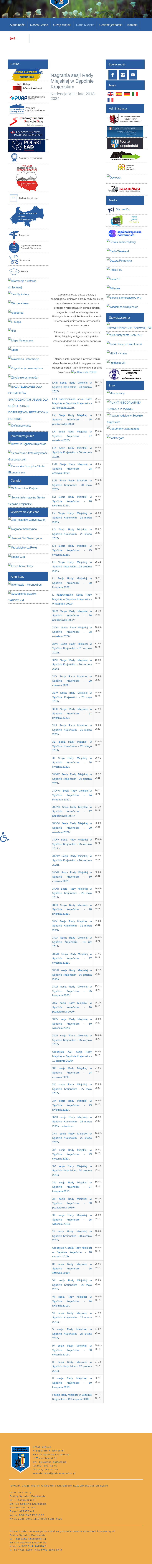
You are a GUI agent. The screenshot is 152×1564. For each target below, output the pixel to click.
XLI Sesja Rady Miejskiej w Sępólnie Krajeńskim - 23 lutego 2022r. (72, 746)
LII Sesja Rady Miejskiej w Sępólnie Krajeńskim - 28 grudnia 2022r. (72, 566)
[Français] (111, 99)
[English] (111, 94)
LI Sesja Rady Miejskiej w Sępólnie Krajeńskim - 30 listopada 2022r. (72, 583)
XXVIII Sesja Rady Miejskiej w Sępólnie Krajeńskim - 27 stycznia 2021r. (72, 958)
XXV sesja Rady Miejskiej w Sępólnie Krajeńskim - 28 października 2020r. (72, 1007)
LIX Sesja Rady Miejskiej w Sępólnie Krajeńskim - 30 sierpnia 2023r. (72, 452)
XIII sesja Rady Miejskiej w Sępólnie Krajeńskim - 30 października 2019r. (72, 1203)
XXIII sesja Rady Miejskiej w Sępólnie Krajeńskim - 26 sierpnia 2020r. (72, 1040)
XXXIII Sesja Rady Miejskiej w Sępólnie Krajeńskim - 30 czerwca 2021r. (72, 877)
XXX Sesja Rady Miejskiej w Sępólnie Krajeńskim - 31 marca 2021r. (72, 926)
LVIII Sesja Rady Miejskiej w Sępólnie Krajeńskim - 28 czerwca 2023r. (72, 468)
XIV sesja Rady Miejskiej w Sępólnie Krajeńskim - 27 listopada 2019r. (72, 1187)
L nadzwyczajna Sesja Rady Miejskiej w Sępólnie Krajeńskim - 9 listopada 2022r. (72, 599)
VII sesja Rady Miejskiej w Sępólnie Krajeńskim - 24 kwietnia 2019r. (72, 1301)
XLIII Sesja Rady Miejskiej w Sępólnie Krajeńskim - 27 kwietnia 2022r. (72, 713)
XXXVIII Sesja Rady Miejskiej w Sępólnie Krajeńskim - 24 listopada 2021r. (72, 795)
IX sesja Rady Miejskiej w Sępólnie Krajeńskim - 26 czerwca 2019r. (72, 1268)
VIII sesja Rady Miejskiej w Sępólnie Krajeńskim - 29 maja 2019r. (72, 1285)
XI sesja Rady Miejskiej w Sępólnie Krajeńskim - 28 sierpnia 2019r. (72, 1236)
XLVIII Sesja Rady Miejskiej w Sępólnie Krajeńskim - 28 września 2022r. (72, 632)
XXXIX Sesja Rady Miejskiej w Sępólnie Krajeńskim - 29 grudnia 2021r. (72, 779)
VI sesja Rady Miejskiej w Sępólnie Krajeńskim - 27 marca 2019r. (72, 1317)
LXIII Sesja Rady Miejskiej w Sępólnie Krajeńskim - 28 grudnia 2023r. (72, 387)
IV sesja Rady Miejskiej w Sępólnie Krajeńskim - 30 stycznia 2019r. (72, 1350)
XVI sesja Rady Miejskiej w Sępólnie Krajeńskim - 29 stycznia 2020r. (72, 1154)
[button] (6, 837)
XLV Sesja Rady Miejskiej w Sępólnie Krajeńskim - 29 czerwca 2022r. (72, 681)
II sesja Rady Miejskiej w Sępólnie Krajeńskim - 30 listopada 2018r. (72, 1382)
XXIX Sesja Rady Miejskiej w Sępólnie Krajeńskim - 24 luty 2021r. (72, 942)
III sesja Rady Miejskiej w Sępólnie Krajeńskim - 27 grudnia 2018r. (72, 1366)
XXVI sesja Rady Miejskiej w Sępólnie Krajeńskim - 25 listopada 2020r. (72, 991)
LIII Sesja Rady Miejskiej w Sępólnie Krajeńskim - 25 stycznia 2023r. (72, 550)
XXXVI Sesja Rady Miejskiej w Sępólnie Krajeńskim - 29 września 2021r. (72, 827)
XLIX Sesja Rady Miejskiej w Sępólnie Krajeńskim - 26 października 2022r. (72, 615)
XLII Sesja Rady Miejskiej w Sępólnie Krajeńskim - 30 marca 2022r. (72, 730)
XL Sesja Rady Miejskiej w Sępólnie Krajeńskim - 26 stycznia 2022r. (72, 762)
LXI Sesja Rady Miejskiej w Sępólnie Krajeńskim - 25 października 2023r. (72, 419)
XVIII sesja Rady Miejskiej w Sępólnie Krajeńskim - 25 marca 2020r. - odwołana (72, 1121)
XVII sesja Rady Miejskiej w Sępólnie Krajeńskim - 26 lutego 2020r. (72, 1138)
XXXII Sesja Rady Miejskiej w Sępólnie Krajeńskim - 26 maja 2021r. (72, 893)
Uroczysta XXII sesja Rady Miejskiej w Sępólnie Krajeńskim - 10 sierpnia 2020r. (72, 1056)
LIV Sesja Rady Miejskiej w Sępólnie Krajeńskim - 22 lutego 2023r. (72, 534)
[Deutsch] (127, 94)
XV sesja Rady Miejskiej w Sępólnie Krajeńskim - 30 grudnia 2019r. (72, 1170)
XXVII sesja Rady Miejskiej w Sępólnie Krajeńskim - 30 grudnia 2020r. (72, 974)
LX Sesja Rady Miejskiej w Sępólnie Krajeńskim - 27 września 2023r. (72, 436)
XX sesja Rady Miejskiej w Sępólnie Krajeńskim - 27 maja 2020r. (72, 1089)
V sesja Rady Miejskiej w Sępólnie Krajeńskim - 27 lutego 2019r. (72, 1334)
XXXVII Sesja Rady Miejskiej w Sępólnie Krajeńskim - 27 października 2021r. (72, 811)
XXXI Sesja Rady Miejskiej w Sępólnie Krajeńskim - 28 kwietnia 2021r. (72, 909)
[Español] (119, 94)
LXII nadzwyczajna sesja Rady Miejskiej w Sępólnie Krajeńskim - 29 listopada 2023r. (72, 403)
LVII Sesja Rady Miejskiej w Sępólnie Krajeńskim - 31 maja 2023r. (72, 485)
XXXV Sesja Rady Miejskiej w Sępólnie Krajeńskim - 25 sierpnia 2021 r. (72, 844)
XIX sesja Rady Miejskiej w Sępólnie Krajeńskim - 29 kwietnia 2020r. (72, 1105)
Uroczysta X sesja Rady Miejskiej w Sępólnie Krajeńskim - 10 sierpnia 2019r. (72, 1252)
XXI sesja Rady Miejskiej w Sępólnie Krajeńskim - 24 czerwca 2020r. (72, 1072)
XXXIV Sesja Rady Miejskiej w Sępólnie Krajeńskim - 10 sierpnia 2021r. (72, 860)
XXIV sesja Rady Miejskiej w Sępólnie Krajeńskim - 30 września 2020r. (72, 1023)
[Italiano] (135, 94)
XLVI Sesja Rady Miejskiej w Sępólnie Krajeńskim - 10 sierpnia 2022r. (72, 664)
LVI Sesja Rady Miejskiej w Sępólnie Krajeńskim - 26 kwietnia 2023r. (72, 501)
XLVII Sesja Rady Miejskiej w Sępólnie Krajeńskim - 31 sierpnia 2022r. (72, 648)
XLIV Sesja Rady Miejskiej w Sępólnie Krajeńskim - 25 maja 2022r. (72, 697)
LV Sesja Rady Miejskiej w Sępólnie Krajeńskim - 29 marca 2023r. (72, 517)
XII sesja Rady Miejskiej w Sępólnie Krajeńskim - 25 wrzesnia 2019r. (72, 1219)
